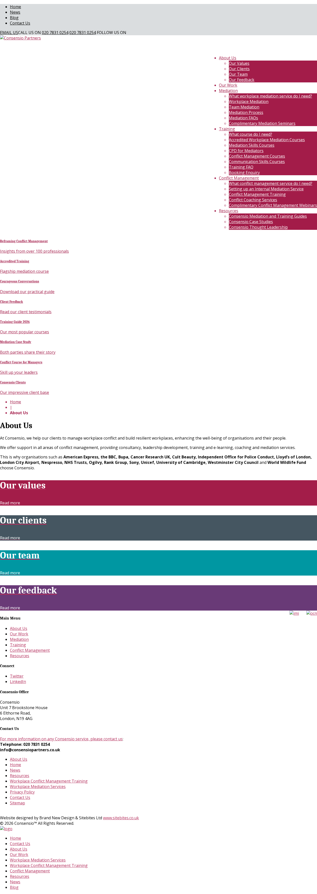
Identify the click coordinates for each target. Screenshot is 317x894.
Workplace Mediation (248, 101)
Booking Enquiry (244, 172)
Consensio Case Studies (251, 221)
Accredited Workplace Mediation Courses (267, 139)
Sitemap (17, 803)
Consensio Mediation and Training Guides (268, 216)
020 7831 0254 (55, 32)
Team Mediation (244, 107)
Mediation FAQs (243, 118)
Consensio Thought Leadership (258, 227)
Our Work (228, 85)
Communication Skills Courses (257, 161)
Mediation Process (246, 112)
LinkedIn (18, 681)
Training (227, 129)
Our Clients (239, 68)
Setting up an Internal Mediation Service (266, 189)
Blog (14, 17)
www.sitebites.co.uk (121, 818)
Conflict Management (239, 178)
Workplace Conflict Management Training (49, 781)
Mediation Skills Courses (251, 145)
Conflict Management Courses (257, 156)
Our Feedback (241, 79)
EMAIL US (9, 32)
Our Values (239, 63)
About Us (227, 58)
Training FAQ (241, 167)
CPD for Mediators (246, 150)
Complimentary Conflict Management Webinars (273, 205)
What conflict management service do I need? (270, 183)
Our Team (238, 74)
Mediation (228, 90)
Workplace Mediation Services (38, 786)
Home (15, 6)
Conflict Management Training (257, 194)
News (15, 12)
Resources (228, 210)
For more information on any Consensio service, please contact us (61, 739)
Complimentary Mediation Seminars (262, 123)
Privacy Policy (22, 792)
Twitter (17, 676)
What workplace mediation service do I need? (270, 96)
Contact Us (20, 23)
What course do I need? (250, 134)
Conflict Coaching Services (253, 200)
